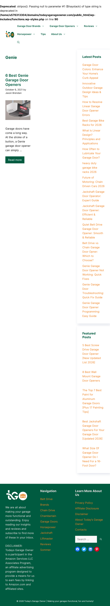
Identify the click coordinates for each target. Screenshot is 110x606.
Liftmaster (46, 538)
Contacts (81, 529)
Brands (44, 504)
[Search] (101, 539)
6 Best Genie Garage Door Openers (16, 80)
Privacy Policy (84, 502)
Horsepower (24, 34)
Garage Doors (49, 521)
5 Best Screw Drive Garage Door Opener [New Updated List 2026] (91, 354)
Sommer (45, 549)
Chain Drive (47, 510)
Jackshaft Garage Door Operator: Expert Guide (93, 196)
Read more (15, 159)
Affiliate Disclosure (87, 508)
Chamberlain (48, 516)
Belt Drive (46, 499)
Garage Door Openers (62, 26)
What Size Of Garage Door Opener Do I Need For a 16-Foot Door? (91, 457)
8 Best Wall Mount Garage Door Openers (91, 376)
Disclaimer (81, 514)
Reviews (89, 26)
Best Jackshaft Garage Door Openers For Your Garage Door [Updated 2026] (93, 430)
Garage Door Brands (29, 26)
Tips (43, 34)
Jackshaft (46, 532)
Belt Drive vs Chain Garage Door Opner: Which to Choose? (91, 251)
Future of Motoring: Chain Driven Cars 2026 (93, 182)
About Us (56, 34)
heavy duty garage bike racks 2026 (89, 167)
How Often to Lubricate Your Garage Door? (91, 153)
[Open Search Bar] (18, 42)
